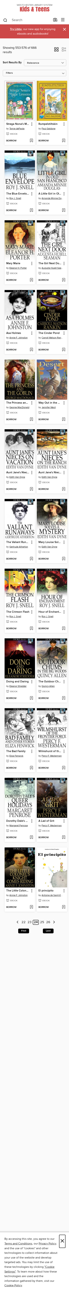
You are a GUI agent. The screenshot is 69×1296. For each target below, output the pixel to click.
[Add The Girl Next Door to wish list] (63, 280)
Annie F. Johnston (18, 337)
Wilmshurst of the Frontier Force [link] (50, 751)
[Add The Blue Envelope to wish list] (31, 210)
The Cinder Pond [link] (49, 333)
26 (48, 922)
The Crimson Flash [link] (17, 612)
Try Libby (16, 29)
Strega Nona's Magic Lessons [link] (18, 124)
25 (42, 922)
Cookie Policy (13, 1285)
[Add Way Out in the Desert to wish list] (63, 419)
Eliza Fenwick (16, 755)
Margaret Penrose (18, 825)
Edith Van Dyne (17, 477)
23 (29, 922)
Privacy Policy (47, 1243)
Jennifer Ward (49, 407)
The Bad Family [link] (16, 751)
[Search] (5, 20)
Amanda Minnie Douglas (52, 198)
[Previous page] (17, 922)
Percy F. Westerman (52, 755)
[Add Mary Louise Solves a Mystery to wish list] (63, 559)
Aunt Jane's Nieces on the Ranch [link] (50, 472)
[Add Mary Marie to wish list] (31, 280)
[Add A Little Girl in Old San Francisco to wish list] (63, 210)
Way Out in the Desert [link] (50, 403)
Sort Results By (12, 62)
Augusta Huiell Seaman (52, 268)
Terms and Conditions (18, 1243)
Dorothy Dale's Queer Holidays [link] (18, 821)
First (23, 930)
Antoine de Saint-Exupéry (52, 895)
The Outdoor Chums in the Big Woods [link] (50, 681)
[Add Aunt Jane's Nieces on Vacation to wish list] (31, 489)
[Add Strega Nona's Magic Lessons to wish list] (31, 140)
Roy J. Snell (15, 198)
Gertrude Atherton (18, 546)
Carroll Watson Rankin (52, 337)
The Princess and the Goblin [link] (18, 403)
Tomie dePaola (16, 128)
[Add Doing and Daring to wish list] (31, 698)
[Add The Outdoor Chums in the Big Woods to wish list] (63, 698)
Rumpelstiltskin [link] (48, 124)
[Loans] (55, 20)
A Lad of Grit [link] (46, 821)
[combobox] (26, 20)
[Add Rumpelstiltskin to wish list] (63, 140)
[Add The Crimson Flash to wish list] (31, 628)
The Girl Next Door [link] (50, 263)
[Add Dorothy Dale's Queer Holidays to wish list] (31, 837)
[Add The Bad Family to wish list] (31, 768)
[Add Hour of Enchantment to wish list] (63, 628)
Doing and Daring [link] (17, 681)
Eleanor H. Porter (18, 268)
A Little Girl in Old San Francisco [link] (50, 193)
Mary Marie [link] (13, 263)
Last (48, 930)
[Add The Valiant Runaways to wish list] (31, 559)
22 (24, 922)
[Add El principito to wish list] (63, 907)
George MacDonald (19, 407)
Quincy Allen (48, 686)
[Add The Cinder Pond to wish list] (63, 350)
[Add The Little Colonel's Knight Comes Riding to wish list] (31, 907)
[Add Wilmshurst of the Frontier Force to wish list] (63, 768)
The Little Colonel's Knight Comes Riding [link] (18, 890)
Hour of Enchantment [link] (50, 612)
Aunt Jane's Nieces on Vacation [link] (18, 472)
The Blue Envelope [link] (18, 193)
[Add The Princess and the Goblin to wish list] (31, 419)
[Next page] (54, 922)
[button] (56, 50)
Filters (9, 73)
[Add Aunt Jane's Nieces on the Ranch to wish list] (63, 489)
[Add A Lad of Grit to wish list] (63, 837)
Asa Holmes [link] (13, 333)
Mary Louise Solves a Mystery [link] (50, 542)
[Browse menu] (62, 19)
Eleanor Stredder (17, 686)
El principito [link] (46, 890)
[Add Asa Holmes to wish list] (31, 350)
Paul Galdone (48, 128)
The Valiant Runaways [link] (18, 542)
